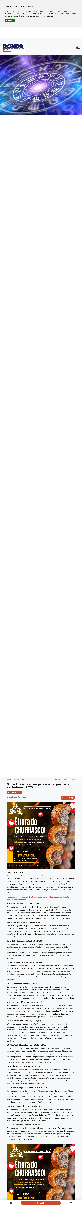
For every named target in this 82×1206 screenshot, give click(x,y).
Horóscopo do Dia (15, 792)
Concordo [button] (9, 20)
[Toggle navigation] (71, 1203)
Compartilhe (67, 798)
